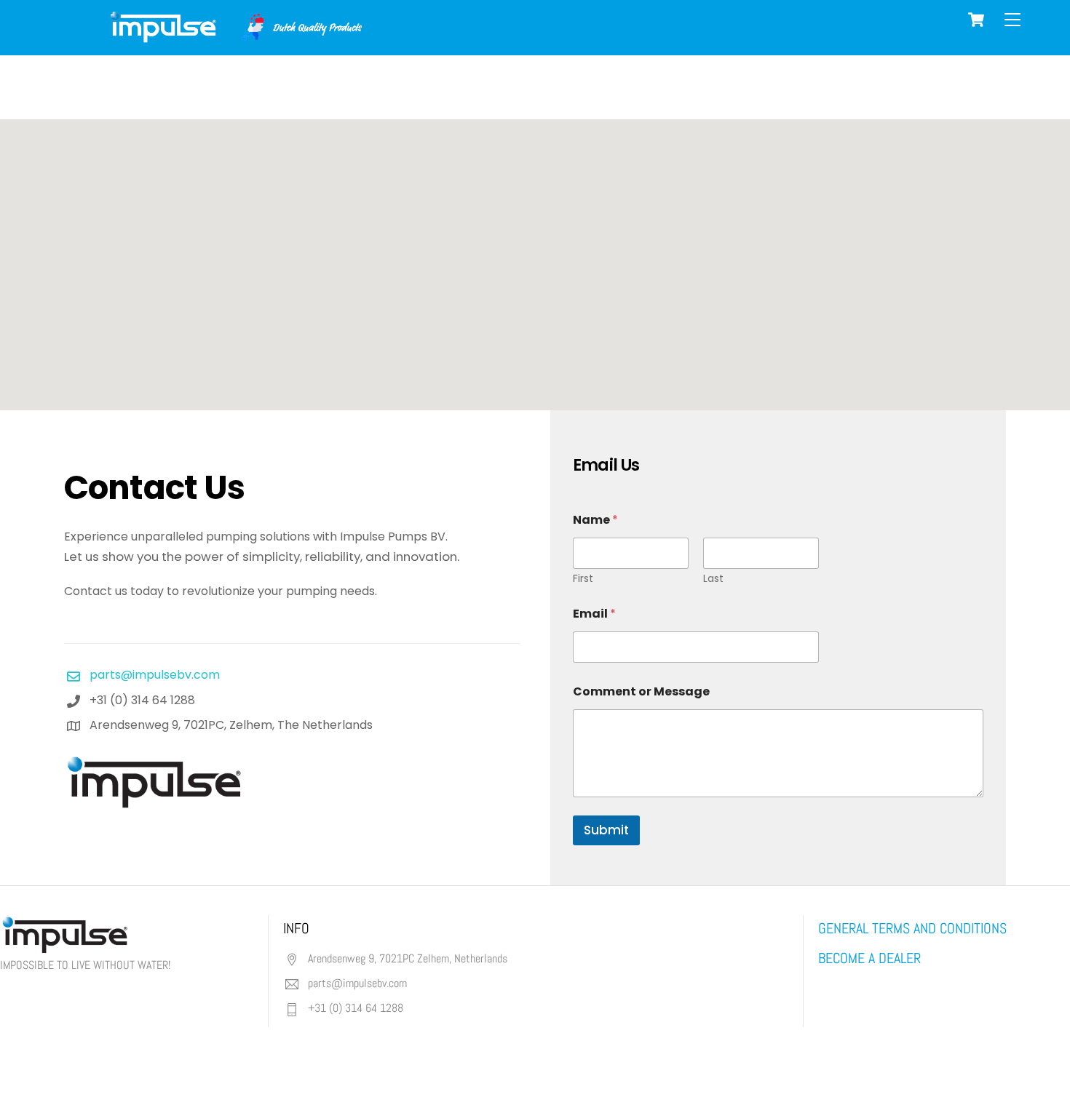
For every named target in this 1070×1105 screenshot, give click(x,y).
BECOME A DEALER (869, 958)
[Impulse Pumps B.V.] (234, 37)
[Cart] (976, 19)
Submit (606, 830)
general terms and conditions (912, 928)
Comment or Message (641, 691)
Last (713, 579)
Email (594, 614)
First (583, 579)
